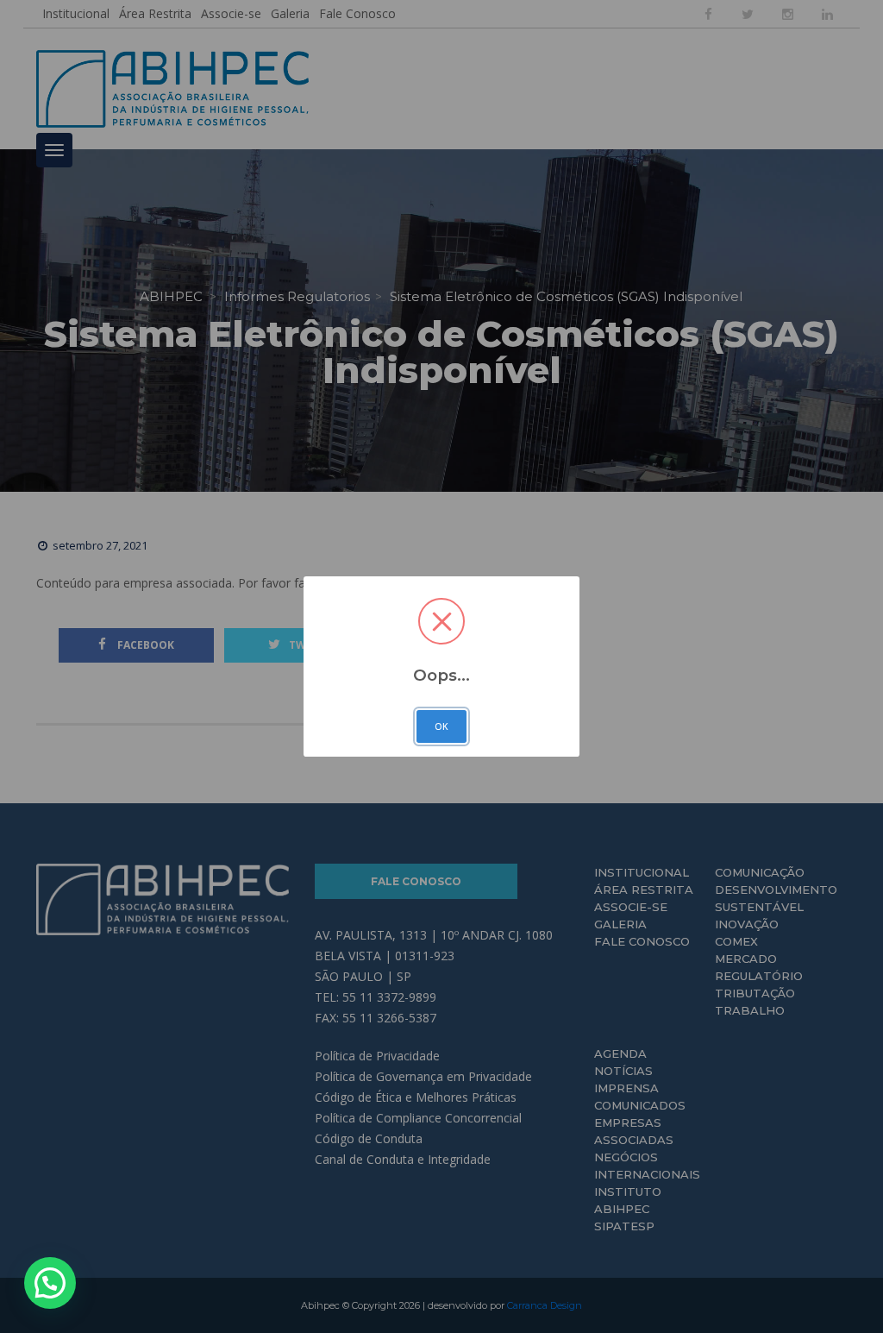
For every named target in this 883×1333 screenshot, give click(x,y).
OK (441, 726)
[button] (50, 1283)
